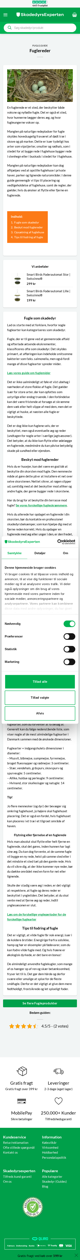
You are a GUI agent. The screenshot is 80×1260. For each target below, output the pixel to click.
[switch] (69, 636)
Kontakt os (10, 1152)
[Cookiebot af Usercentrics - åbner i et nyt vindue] (57, 542)
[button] (5, 15)
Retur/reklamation (15, 1142)
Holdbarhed (50, 1152)
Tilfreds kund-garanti (17, 1176)
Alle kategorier (52, 1176)
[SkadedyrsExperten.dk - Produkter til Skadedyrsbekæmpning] (40, 14)
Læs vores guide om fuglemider (28, 373)
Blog (45, 1186)
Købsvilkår (49, 1142)
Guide (44, 45)
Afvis (40, 713)
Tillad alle (40, 681)
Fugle (36, 45)
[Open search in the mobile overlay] (40, 28)
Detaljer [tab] (40, 553)
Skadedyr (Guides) (54, 1181)
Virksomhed (50, 1147)
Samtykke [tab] (14, 553)
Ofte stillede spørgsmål (19, 1147)
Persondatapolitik (54, 1157)
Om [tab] (65, 553)
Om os (7, 1181)
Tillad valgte (40, 697)
